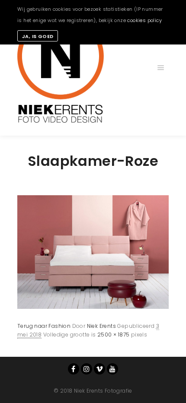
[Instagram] (86, 368)
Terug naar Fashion (44, 326)
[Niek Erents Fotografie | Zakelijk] (60, 68)
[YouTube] (112, 368)
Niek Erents (101, 326)
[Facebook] (73, 368)
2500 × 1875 (113, 334)
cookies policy (144, 20)
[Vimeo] (99, 368)
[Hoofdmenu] (161, 67)
